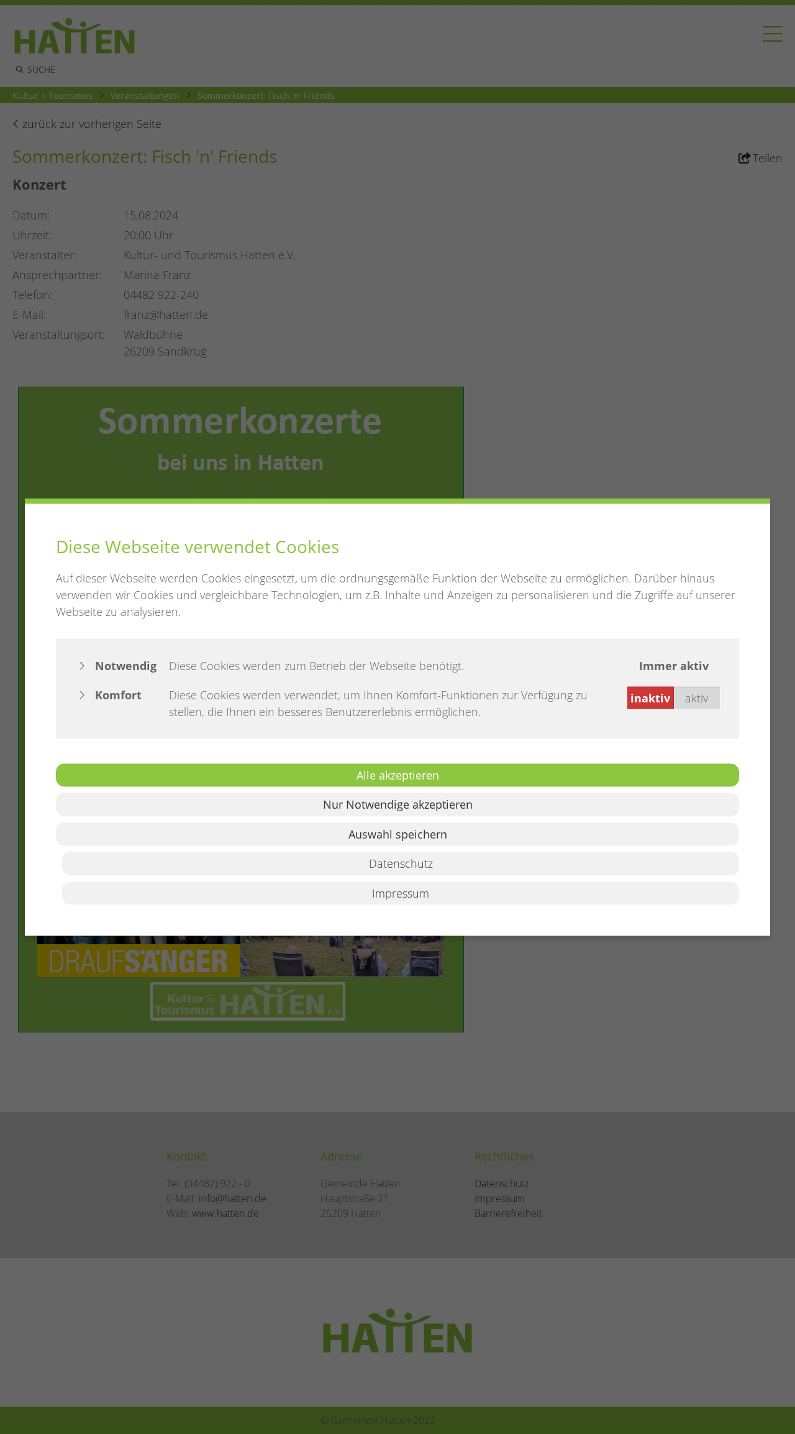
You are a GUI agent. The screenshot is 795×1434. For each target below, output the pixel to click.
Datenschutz (401, 863)
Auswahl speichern (397, 833)
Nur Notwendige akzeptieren (398, 804)
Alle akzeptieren (398, 774)
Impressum (400, 892)
